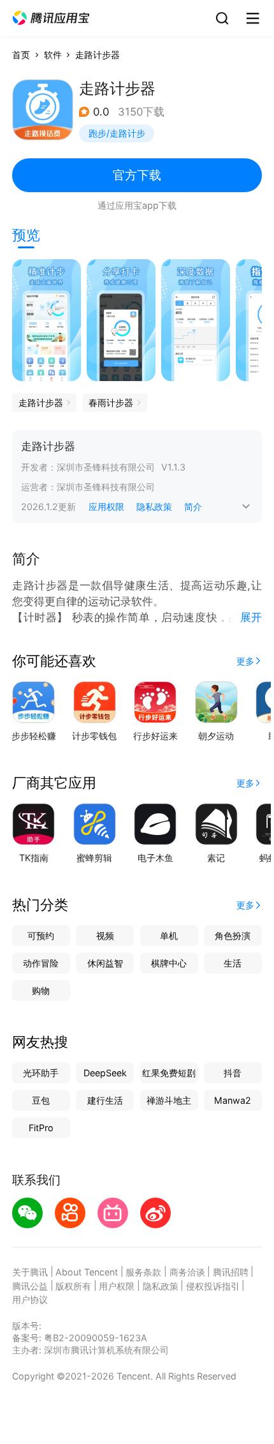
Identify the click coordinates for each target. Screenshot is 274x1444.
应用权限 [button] (106, 506)
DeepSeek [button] (105, 1072)
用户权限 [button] (116, 1286)
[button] (51, 18)
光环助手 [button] (41, 1072)
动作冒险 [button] (41, 963)
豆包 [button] (41, 1100)
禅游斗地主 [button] (169, 1100)
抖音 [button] (233, 1072)
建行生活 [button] (105, 1100)
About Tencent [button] (86, 1272)
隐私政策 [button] (154, 506)
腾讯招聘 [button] (231, 1272)
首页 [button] (21, 54)
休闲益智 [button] (105, 963)
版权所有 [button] (73, 1286)
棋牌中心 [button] (169, 963)
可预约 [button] (40, 935)
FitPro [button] (41, 1127)
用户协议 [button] (30, 1299)
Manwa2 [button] (232, 1100)
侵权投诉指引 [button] (213, 1286)
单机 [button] (169, 935)
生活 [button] (233, 963)
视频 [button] (105, 935)
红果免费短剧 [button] (169, 1072)
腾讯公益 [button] (30, 1286)
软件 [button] (53, 54)
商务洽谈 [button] (187, 1272)
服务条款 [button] (143, 1272)
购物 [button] (41, 990)
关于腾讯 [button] (30, 1272)
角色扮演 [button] (232, 935)
